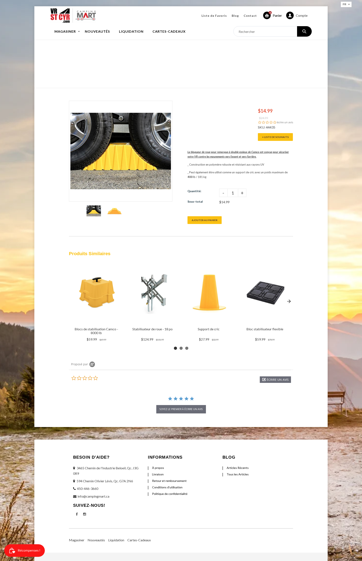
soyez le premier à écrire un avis (181, 409)
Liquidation (116, 540)
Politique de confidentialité (169, 493)
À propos (158, 468)
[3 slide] (186, 348)
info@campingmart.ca (93, 496)
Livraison (158, 474)
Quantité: (194, 191)
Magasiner (76, 540)
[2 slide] (181, 348)
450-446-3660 (87, 488)
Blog (235, 15)
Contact (250, 15)
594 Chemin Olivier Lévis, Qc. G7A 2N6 (105, 481)
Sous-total (195, 201)
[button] (275, 379)
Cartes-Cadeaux (139, 540)
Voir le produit (97, 320)
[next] (289, 301)
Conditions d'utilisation (167, 487)
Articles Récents (238, 468)
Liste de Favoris (214, 15)
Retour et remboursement (169, 481)
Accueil (159, 60)
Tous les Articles (238, 474)
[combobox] (272, 31)
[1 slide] (175, 348)
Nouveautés (96, 540)
